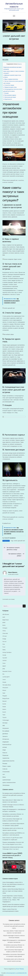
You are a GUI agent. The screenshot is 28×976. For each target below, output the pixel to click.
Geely (4, 649)
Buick (4, 625)
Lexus (4, 679)
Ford (4, 647)
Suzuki (4, 712)
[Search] (24, 606)
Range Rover (6, 698)
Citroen (5, 636)
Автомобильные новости (14, 5)
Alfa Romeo (6, 614)
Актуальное (6, 728)
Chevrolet (5, 633)
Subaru (4, 709)
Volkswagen (6, 720)
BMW (4, 622)
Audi (4, 617)
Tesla (4, 714)
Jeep (4, 668)
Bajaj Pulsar (6, 620)
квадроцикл (6, 742)
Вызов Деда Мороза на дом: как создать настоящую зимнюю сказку (13, 891)
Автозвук (5, 723)
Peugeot (5, 695)
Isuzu (4, 663)
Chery (4, 630)
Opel (4, 693)
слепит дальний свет (19, 540)
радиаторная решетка (8, 761)
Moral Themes (20, 969)
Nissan (4, 690)
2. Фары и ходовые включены (10, 79)
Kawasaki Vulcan (7, 671)
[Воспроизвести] (4, 872)
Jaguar (4, 666)
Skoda (4, 706)
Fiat (4, 644)
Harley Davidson (7, 652)
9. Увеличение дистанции (9, 97)
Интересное (6, 540)
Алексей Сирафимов (10, 538)
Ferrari (4, 641)
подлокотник (6, 758)
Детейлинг (5, 733)
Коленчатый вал (7, 744)
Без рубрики (6, 731)
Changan (5, 628)
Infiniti (4, 660)
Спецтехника (6, 771)
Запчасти (5, 736)
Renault (5, 701)
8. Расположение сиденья (9, 95)
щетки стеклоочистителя (9, 782)
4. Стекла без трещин (8, 85)
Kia (3, 674)
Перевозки (5, 755)
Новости (5, 752)
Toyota (4, 717)
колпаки (5, 747)
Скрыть (19, 64)
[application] (14, 866)
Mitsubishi (5, 687)
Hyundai (5, 657)
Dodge (4, 638)
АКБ (4, 725)
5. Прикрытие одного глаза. (10, 87)
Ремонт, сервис (7, 766)
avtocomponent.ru (11, 973)
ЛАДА (4, 750)
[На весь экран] (23, 872)
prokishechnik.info (22, 973)
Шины (4, 777)
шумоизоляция (6, 779)
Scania (4, 704)
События (5, 769)
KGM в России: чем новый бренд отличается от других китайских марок (13, 884)
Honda (4, 655)
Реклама (5, 763)
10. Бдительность (7, 99)
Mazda (4, 682)
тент (4, 774)
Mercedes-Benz (7, 685)
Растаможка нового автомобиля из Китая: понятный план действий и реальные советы (14, 795)
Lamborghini (6, 676)
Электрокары (6, 785)
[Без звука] (21, 872)
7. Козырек (6, 93)
